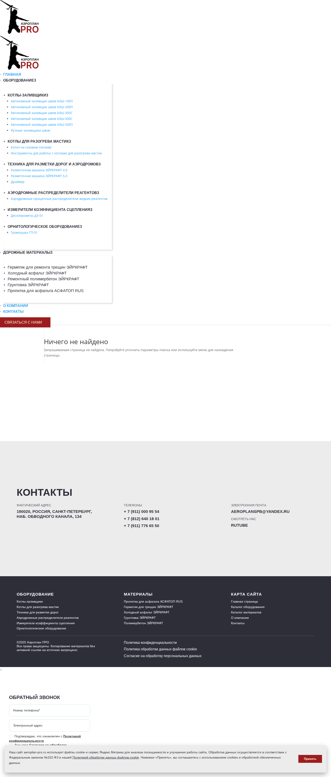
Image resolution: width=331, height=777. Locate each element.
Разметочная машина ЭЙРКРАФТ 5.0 (39, 176)
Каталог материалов (246, 612)
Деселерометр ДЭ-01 (27, 215)
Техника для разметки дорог (38, 612)
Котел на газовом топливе (31, 147)
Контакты (13, 311)
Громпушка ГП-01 (24, 232)
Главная (12, 74)
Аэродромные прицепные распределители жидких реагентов (59, 199)
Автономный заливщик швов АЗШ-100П (42, 101)
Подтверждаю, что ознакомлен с (45, 738)
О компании (15, 306)
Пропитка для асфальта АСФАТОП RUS (46, 290)
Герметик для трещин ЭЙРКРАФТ (148, 607)
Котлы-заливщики (28, 95)
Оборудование (19, 80)
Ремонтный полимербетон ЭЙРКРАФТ (43, 279)
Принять (310, 759)
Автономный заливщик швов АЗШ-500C (42, 119)
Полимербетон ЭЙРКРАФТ (143, 623)
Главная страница (244, 601)
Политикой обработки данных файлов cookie (106, 757)
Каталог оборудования (248, 607)
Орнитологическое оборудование (45, 227)
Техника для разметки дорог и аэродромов (54, 164)
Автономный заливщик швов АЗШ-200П (42, 107)
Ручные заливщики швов (30, 130)
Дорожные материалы (27, 252)
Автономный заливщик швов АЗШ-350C (42, 113)
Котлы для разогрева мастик (39, 141)
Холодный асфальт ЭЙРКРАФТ (37, 273)
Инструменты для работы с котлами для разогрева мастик (56, 153)
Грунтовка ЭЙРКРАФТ (28, 285)
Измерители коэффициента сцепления (50, 210)
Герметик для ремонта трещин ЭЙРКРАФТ (48, 267)
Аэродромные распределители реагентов (53, 193)
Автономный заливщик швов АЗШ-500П (42, 124)
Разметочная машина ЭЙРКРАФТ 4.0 (39, 170)
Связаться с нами (25, 322)
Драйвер (18, 182)
